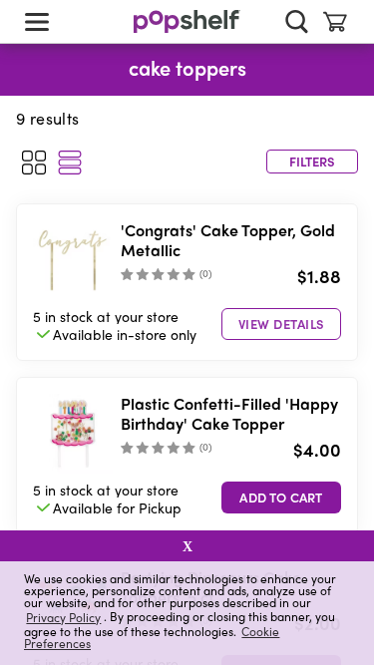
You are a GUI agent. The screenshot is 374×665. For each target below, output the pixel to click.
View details (281, 323)
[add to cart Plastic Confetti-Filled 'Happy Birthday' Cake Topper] (281, 497)
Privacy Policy (63, 616)
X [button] (187, 546)
